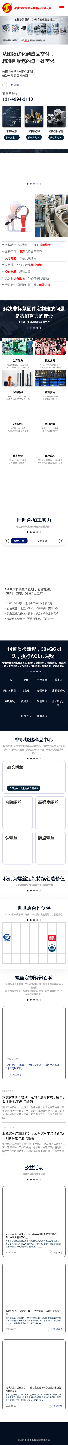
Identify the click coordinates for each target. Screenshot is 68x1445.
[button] (5, 30)
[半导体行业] (51, 920)
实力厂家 (19, 541)
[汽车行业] (17, 920)
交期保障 (42, 541)
